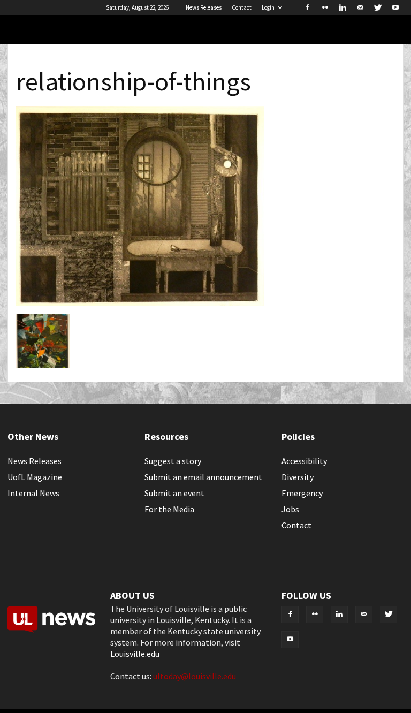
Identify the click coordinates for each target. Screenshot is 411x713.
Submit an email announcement (203, 477)
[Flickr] (325, 7)
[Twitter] (378, 7)
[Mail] (360, 7)
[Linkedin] (342, 7)
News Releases (204, 7)
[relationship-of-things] (140, 303)
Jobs (290, 509)
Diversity (297, 477)
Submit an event (174, 493)
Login (268, 7)
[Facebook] (307, 7)
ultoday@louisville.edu (194, 676)
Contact (242, 7)
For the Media (169, 509)
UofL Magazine (34, 477)
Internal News (33, 493)
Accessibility (304, 461)
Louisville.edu (134, 653)
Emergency (302, 493)
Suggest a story (172, 461)
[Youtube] (395, 7)
